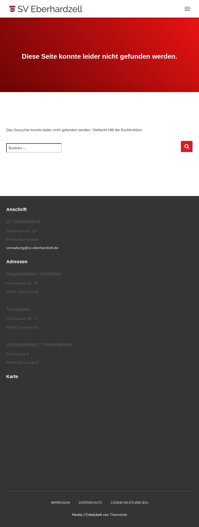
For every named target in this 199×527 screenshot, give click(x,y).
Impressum (60, 503)
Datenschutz (90, 503)
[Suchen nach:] (93, 151)
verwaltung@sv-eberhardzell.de (32, 248)
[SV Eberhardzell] (47, 9)
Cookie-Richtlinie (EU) (129, 503)
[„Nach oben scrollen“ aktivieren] (188, 516)
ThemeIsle (118, 515)
